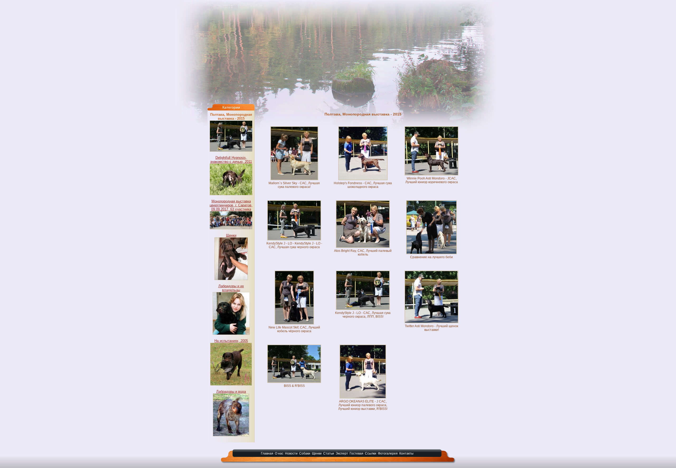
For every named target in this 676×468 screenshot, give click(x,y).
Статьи (328, 453)
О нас (279, 453)
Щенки (231, 235)
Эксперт (342, 453)
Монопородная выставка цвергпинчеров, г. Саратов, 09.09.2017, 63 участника (231, 205)
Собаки (304, 453)
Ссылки (370, 453)
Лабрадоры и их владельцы (231, 288)
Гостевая (356, 453)
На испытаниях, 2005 (231, 341)
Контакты (406, 453)
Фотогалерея (388, 453)
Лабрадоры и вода (231, 391)
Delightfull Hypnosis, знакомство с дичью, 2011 (231, 160)
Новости (291, 453)
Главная (267, 453)
